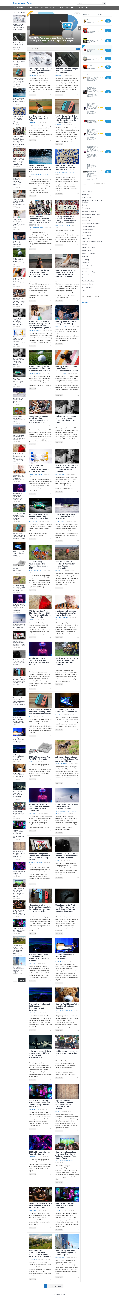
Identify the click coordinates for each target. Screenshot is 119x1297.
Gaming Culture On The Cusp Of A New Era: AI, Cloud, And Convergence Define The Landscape (19, 161)
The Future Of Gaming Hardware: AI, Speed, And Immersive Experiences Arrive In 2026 (19, 834)
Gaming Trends (83, 8)
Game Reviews (32, 123)
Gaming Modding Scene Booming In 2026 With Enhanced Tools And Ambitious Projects (19, 203)
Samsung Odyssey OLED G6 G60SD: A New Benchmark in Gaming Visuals (18, 26)
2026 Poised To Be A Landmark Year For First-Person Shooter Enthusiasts (19, 437)
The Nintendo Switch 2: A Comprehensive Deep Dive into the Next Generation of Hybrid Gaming (19, 81)
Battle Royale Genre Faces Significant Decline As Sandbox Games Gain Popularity (19, 517)
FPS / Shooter (59, 570)
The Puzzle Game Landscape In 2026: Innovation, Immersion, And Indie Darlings (19, 341)
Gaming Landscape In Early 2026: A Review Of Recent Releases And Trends (19, 912)
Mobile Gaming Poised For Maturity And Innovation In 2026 (19, 814)
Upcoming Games (87, 284)
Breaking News (19, 8)
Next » (60, 1286)
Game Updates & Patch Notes (63, 1011)
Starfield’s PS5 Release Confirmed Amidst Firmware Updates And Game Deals (18, 721)
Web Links (85, 302)
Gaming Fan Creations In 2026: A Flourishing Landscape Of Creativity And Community (19, 182)
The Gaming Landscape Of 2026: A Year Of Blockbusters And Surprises (19, 757)
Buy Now (108, 21)
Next (79, 28)
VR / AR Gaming (33, 813)
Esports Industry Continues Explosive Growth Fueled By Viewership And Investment (19, 855)
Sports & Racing (33, 521)
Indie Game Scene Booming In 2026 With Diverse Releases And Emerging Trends (18, 321)
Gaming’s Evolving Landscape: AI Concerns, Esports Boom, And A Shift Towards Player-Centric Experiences (18, 140)
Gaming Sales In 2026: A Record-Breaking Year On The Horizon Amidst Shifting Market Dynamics (19, 223)
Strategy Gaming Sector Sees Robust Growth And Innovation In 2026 (18, 477)
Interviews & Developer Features (38, 174)
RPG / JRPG (31, 620)
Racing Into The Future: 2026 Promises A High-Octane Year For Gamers (18, 381)
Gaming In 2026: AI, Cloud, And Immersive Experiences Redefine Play (66, 368)
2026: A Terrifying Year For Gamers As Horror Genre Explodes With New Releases (18, 361)
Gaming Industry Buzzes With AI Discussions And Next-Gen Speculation (18, 120)
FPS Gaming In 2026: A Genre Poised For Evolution (19, 553)
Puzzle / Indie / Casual (35, 425)
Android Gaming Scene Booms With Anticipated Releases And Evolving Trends (19, 643)
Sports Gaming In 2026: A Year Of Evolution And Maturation (18, 400)
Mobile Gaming (59, 1058)
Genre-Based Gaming (66, 8)
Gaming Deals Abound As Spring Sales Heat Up (18, 242)
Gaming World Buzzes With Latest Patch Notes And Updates (18, 775)
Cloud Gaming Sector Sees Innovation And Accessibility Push (19, 625)
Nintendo (58, 125)
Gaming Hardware (34, 1109)
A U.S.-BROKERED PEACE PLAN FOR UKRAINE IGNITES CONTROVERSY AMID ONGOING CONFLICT (18, 949)
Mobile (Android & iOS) (35, 570)
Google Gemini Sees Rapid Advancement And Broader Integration (52, 39)
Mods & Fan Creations (35, 279)
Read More (32, 95)
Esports (57, 1111)
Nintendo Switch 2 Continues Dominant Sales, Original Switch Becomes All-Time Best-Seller (19, 681)
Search (22, 980)
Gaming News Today (22, 3)
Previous (28, 28)
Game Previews (33, 1156)
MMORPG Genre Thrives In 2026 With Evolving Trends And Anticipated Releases (19, 536)
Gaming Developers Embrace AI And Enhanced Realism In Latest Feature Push (19, 100)
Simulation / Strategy (61, 618)
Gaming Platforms (48, 8)
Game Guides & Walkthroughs (64, 1161)
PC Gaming (58, 961)
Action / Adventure (61, 763)
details (84, 184)
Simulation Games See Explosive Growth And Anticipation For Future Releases (18, 497)
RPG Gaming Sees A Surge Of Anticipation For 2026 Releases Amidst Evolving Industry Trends (19, 457)
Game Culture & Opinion (36, 227)
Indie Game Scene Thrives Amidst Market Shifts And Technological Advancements (18, 795)
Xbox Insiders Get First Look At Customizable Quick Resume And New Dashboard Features (19, 701)
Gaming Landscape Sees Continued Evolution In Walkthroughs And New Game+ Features (18, 892)
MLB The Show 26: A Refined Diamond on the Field (19, 62)
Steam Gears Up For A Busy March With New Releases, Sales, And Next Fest (19, 662)
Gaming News (33, 8)
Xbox (56, 914)
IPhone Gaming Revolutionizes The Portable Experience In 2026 (19, 419)
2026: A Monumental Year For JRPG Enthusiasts (19, 570)
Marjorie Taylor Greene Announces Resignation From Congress (18, 969)
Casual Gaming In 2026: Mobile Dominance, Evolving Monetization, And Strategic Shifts (19, 301)
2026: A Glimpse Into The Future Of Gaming (19, 873)
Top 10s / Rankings (34, 373)
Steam (57, 860)
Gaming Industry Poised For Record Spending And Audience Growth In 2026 (18, 261)
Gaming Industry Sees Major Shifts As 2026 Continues (19, 930)
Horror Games (59, 474)
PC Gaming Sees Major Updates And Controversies (18, 739)
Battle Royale (59, 667)
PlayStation (32, 963)
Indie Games (58, 425)
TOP (83, 46)
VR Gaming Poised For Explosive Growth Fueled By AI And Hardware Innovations (19, 607)
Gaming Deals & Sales (35, 330)
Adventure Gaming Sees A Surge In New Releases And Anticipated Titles (19, 588)
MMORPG (31, 716)
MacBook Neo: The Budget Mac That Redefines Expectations (18, 45)
